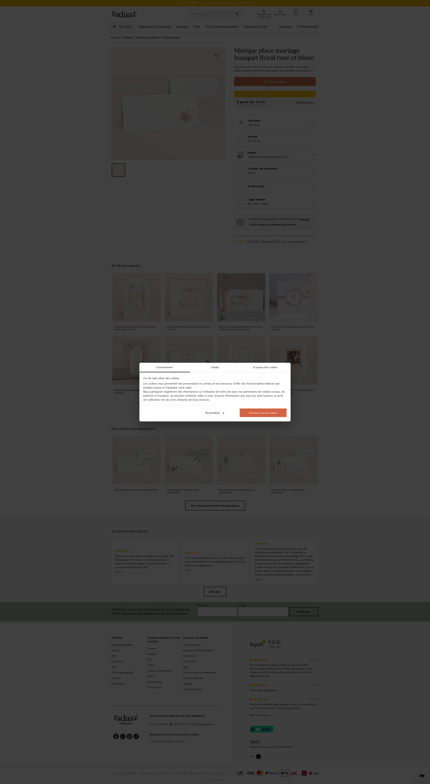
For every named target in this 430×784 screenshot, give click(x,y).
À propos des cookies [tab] (265, 367)
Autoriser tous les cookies (263, 412)
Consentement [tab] (164, 367)
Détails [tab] (215, 367)
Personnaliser (212, 412)
